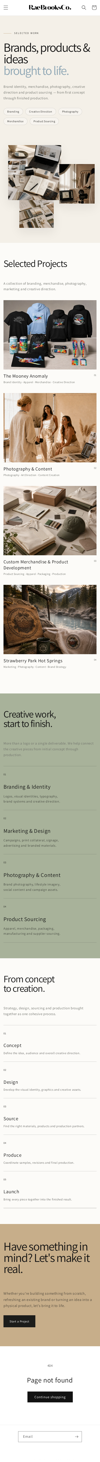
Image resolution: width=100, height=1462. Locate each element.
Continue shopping (50, 1397)
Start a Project (19, 1321)
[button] (6, 8)
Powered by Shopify (64, 1459)
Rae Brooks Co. (42, 1459)
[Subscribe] (76, 1436)
